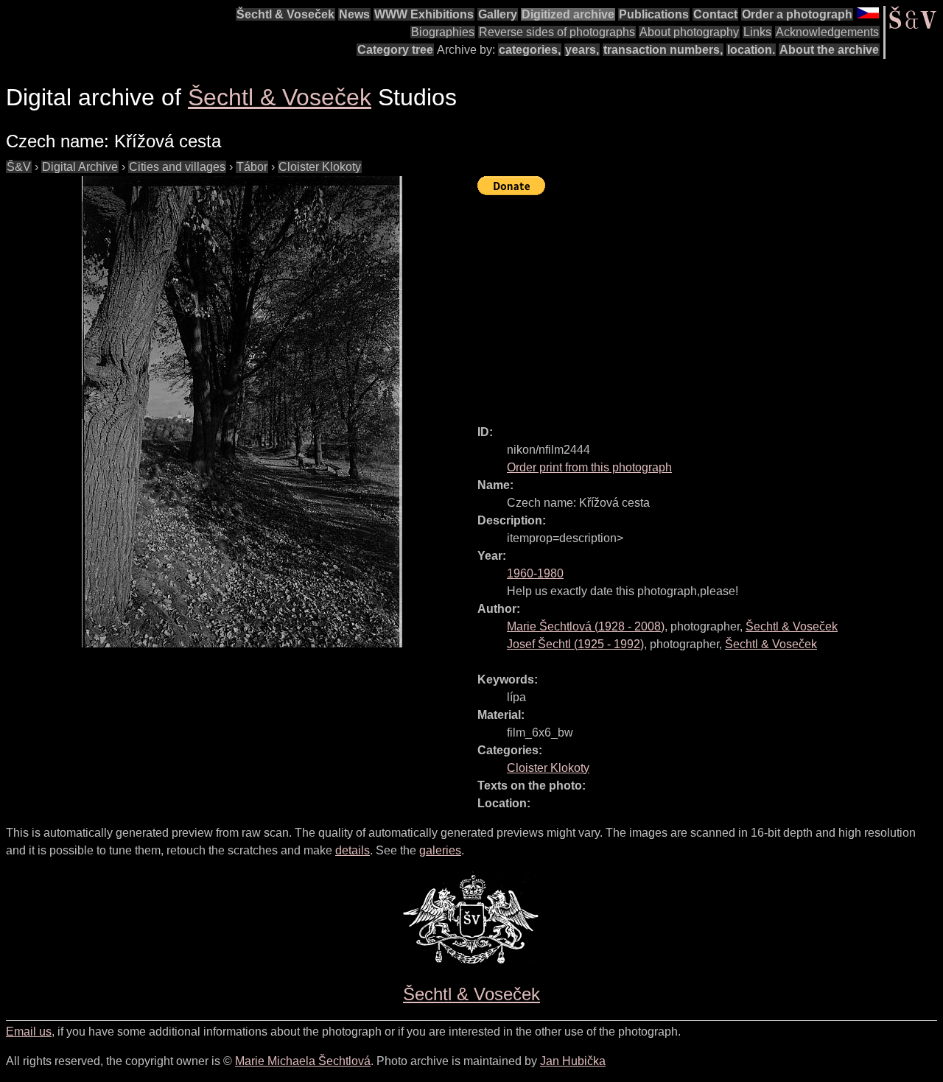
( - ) (586, 626)
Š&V (19, 167)
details (352, 850)
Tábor (251, 167)
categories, (530, 49)
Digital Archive (80, 167)
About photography (689, 32)
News (354, 14)
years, (582, 49)
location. (751, 49)
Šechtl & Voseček (285, 14)
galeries (440, 850)
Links (757, 32)
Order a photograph (797, 14)
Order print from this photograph (589, 467)
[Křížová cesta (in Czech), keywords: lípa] (241, 411)
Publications (654, 14)
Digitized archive (568, 14)
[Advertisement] (710, 303)
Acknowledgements (827, 32)
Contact (715, 14)
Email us (29, 1031)
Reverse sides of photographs (557, 32)
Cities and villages (177, 167)
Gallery (497, 14)
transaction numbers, (663, 49)
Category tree (395, 49)
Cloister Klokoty (319, 167)
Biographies (442, 32)
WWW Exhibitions (424, 14)
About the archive (829, 49)
